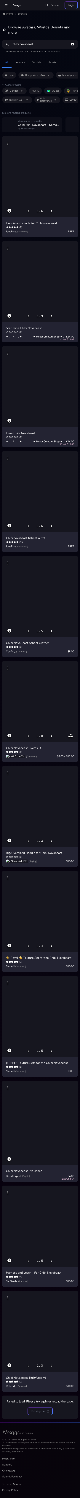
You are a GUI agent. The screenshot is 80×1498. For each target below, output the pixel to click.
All (7, 62)
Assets (52, 62)
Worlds (36, 62)
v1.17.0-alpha (26, 1433)
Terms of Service (11, 1484)
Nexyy (17, 5)
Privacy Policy (10, 1490)
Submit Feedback (12, 1476)
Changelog (8, 1470)
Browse (54, 5)
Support (7, 1464)
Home (9, 14)
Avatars (20, 62)
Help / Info (8, 1458)
